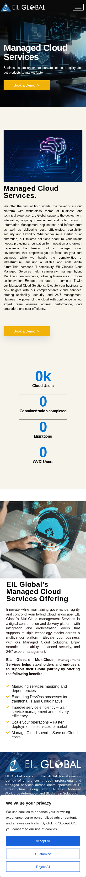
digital (13, 623)
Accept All (43, 841)
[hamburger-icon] (78, 7)
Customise (43, 854)
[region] (43, 836)
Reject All (43, 867)
